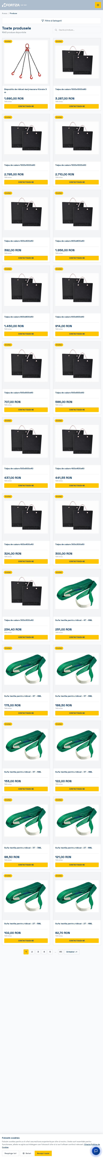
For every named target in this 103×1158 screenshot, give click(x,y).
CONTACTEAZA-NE (26, 106)
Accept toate (43, 1153)
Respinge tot (10, 1153)
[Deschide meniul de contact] (96, 1151)
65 (60, 951)
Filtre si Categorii (53, 20)
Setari (28, 1153)
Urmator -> (71, 951)
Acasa (4, 13)
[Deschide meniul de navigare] (98, 5)
